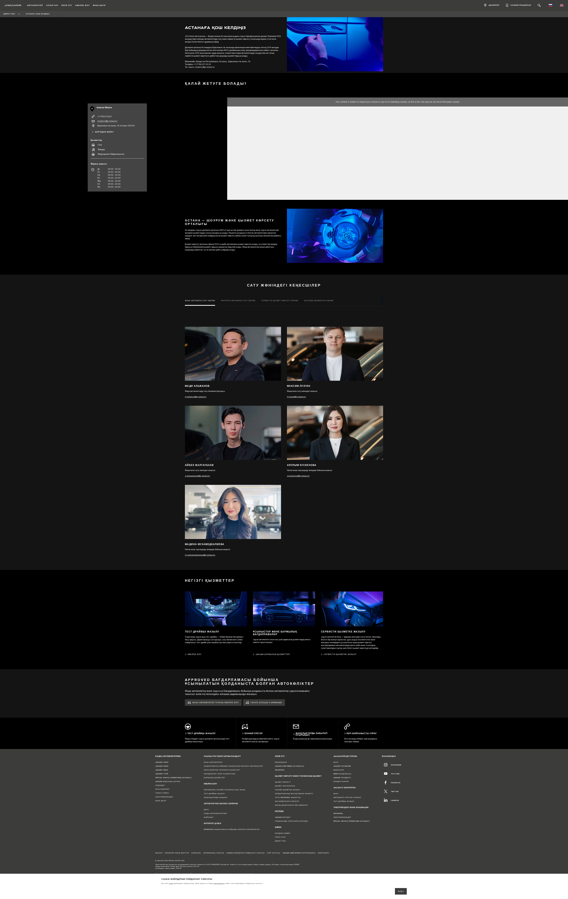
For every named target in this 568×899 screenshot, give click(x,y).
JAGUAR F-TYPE (161, 774)
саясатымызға (218, 883)
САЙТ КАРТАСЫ (273, 853)
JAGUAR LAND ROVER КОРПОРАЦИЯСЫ (299, 853)
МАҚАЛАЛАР (338, 770)
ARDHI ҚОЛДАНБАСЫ (342, 774)
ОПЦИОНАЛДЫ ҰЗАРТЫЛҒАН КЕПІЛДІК (291, 821)
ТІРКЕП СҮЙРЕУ (162, 793)
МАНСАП (159, 853)
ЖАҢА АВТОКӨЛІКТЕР (213, 762)
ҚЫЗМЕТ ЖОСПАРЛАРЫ (285, 786)
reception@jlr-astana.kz (205, 67)
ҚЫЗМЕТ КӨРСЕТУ (283, 782)
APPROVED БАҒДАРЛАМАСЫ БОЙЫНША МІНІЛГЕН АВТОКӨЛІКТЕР (232, 829)
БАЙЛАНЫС (209, 817)
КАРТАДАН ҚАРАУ (104, 132)
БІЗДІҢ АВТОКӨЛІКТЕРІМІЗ (215, 813)
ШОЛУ (206, 810)
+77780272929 (104, 116)
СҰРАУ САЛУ (280, 837)
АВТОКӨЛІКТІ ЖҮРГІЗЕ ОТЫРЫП (347, 797)
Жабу (401, 891)
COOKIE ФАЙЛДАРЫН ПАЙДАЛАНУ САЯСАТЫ (245, 853)
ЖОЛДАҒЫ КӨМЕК (282, 833)
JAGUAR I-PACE (161, 770)
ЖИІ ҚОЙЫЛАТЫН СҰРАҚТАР (287, 801)
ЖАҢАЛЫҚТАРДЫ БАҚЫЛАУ (215, 797)
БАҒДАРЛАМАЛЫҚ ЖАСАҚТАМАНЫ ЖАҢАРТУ (294, 794)
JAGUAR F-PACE (161, 762)
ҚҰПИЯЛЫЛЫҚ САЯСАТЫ (213, 853)
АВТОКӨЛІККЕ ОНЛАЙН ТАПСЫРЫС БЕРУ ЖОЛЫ (224, 790)
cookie (171, 883)
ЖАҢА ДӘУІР (160, 801)
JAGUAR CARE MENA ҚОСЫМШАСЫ (289, 766)
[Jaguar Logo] (13, 5)
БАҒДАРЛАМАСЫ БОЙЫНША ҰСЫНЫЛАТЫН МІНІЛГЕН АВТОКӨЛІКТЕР (233, 766)
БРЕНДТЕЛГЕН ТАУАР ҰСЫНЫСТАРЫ (219, 774)
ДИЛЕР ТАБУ (280, 841)
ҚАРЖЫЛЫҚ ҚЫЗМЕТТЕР (214, 778)
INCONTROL (280, 770)
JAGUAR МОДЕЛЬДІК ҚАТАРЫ (167, 781)
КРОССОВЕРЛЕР (162, 789)
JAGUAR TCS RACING (342, 766)
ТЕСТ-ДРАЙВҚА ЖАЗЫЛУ (214, 794)
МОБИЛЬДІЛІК (281, 762)
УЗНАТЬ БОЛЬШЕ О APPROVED (266, 703)
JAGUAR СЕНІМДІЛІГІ (342, 778)
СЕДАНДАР (160, 785)
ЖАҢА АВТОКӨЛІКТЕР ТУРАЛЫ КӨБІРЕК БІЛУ (215, 703)
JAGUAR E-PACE (161, 766)
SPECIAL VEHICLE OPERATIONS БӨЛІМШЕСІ (173, 778)
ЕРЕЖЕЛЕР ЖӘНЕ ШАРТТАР (177, 853)
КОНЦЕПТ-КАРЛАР (341, 781)
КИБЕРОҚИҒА (323, 853)
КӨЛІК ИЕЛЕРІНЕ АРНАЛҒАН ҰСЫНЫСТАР (222, 770)
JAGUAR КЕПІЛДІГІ (283, 817)
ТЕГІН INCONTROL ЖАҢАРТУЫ (288, 797)
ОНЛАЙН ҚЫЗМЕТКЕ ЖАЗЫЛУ (287, 790)
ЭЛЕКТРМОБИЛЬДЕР (164, 797)
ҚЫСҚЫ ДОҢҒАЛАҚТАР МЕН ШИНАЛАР (291, 805)
